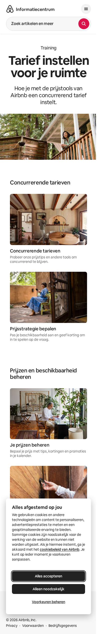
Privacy (11, 625)
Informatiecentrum (35, 9)
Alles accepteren (48, 576)
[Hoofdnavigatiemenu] (86, 9)
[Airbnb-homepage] (10, 9)
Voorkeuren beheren (48, 602)
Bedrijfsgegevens (62, 625)
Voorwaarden (33, 625)
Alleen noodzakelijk (48, 589)
